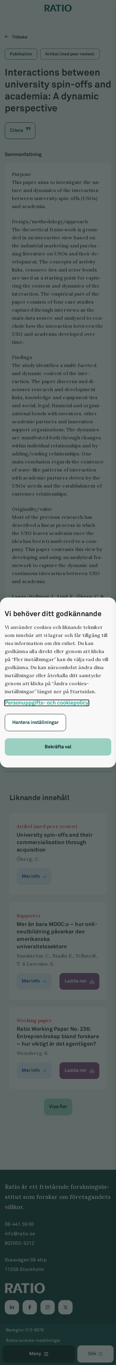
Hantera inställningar (35, 722)
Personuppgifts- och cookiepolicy (47, 703)
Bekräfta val (58, 747)
